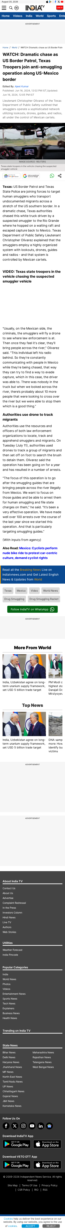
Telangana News (42, 1062)
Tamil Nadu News (13, 1081)
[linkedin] (40, 1125)
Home (6, 16)
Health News (10, 1018)
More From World (32, 647)
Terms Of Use (29, 1185)
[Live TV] (59, 8)
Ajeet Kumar (22, 86)
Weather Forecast (12, 949)
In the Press (9, 907)
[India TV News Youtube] (62, 2)
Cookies (8, 1218)
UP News (8, 1086)
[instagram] (23, 1125)
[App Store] (47, 1144)
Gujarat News (10, 1096)
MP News (8, 1071)
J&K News (8, 1101)
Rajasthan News (42, 1057)
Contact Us (9, 888)
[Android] (50, 2)
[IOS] (47, 2)
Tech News (9, 1003)
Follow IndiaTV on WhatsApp (29, 609)
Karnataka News (12, 1105)
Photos (6, 984)
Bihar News (9, 1052)
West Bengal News (43, 1066)
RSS (45, 1189)
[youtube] (32, 1125)
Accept (30, 1225)
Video (34, 590)
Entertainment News (14, 993)
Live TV (7, 922)
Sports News (10, 998)
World (40, 16)
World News (50, 590)
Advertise (8, 897)
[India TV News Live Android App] (17, 1144)
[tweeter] (14, 1125)
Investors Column (12, 912)
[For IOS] (47, 1165)
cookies (12, 1225)
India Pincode (10, 954)
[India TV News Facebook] (55, 2)
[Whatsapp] (52, 176)
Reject (51, 1225)
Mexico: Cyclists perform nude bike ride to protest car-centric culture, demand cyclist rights (30, 553)
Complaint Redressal (14, 902)
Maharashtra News (43, 1052)
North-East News (12, 1076)
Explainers (8, 1008)
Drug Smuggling (14, 599)
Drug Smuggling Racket (43, 599)
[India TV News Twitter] (59, 2)
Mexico (21, 590)
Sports (51, 16)
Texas (8, 590)
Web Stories (9, 931)
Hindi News (9, 917)
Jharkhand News (12, 1066)
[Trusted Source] (31, 176)
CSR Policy (24, 1189)
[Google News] (11, 176)
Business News (11, 1013)
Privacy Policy (50, 1185)
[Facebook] (6, 1125)
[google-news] (49, 1125)
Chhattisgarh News (13, 1091)
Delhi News (9, 1057)
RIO (36, 1189)
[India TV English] (35, 8)
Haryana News (11, 1062)
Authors (7, 927)
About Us (8, 893)
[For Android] (17, 1165)
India (29, 16)
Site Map (13, 1185)
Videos (17, 16)
